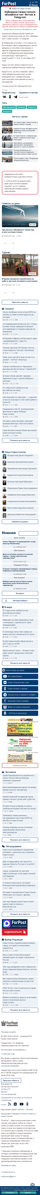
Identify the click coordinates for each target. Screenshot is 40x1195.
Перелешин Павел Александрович (22, 488)
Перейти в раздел (20, 521)
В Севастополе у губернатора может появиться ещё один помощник (25, 138)
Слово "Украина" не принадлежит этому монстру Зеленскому (19, 543)
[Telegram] (15, 96)
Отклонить (10, 1193)
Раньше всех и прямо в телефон (22, 695)
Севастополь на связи (14, 670)
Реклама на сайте (8, 1032)
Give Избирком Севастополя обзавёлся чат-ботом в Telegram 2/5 (22, 96)
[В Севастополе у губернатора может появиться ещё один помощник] (7, 136)
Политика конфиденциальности (26, 1190)
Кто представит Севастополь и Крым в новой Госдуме (26, 123)
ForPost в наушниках (18, 713)
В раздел (20, 593)
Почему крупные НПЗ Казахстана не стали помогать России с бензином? (18, 349)
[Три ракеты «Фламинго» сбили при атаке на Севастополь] (20, 206)
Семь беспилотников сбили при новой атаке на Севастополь (20, 431)
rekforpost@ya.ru (8, 1176)
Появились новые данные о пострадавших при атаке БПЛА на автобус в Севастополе (17, 818)
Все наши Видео (15, 676)
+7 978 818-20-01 (8, 1172)
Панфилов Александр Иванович (21, 495)
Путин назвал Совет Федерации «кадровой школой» (26, 159)
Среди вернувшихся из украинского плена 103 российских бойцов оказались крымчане (18, 778)
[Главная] (9, 3)
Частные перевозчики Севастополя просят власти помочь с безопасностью (18, 904)
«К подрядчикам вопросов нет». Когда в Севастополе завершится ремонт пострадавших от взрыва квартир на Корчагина (20, 328)
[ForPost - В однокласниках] (27, 1104)
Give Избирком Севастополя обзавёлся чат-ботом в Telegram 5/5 (27, 96)
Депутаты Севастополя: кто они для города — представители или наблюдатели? (18, 556)
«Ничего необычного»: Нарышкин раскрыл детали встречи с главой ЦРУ (19, 367)
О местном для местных (18, 682)
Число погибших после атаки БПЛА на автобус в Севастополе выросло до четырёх (19, 314)
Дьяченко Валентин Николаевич (21, 514)
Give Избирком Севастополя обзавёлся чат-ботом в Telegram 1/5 (20, 96)
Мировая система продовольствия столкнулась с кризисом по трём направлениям (18, 622)
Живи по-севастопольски (19, 707)
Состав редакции (8, 1094)
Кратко (4, 1092)
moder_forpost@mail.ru (16, 1050)
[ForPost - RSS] (9, 1104)
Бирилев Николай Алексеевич (20, 462)
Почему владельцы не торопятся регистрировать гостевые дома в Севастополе (25, 152)
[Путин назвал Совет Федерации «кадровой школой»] (7, 158)
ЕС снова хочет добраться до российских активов (15, 389)
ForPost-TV (5, 1089)
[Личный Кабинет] (30, 2)
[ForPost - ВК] (15, 1104)
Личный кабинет (20, 600)
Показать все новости (20, 440)
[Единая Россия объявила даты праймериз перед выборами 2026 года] (7, 129)
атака (33, 225)
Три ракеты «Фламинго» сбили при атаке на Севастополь (18, 231)
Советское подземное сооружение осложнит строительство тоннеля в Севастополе (18, 852)
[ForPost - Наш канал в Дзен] (31, 1104)
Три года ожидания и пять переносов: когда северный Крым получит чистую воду (20, 969)
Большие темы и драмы (18, 701)
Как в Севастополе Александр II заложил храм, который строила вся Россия (18, 957)
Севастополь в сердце (18, 688)
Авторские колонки (9, 1086)
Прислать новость (20, 302)
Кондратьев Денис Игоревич (20, 455)
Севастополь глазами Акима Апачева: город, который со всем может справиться (19, 945)
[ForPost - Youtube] (21, 1104)
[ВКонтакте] (4, 96)
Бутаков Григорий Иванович (20, 481)
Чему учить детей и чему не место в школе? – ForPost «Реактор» (19, 358)
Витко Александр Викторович (20, 508)
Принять (28, 1193)
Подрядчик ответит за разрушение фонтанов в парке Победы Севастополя (18, 411)
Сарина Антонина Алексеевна (20, 475)
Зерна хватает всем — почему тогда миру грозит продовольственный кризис (18, 653)
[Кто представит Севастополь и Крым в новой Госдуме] (7, 122)
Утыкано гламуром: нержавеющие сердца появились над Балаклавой (20, 570)
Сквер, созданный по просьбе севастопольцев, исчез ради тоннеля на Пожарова (19, 873)
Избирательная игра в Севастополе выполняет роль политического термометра (17, 583)
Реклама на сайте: (8, 1165)
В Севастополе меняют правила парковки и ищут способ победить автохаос (18, 378)
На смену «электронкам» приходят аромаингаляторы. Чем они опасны (18, 422)
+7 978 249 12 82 (8, 1054)
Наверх (33, 1185)
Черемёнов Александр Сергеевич (22, 468)
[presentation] (5, 243)
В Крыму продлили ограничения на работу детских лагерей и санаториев (19, 280)
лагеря (32, 274)
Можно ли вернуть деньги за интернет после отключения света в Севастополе (20, 1000)
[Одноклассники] (10, 96)
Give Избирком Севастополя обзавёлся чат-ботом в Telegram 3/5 (24, 96)
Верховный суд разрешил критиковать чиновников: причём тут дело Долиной (24, 145)
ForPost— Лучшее (25, 1109)
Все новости (6, 1084)
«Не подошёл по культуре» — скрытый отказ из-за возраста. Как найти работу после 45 (20, 399)
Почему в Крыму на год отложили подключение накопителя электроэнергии (18, 830)
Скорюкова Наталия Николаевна (21, 501)
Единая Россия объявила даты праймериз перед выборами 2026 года (25, 130)
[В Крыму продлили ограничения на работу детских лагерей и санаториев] (20, 255)
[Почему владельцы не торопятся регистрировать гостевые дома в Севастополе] (7, 150)
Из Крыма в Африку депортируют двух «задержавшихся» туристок (20, 339)
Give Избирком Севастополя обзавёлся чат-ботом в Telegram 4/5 (25, 96)
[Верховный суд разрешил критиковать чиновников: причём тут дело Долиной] (7, 143)
